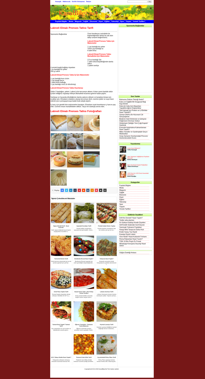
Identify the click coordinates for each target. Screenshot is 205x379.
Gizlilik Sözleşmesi (78, 1)
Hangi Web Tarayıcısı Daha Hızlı (131, 230)
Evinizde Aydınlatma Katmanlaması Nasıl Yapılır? (132, 128)
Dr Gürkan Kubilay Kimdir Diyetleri (132, 222)
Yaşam (128, 21)
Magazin (78, 21)
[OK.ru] (92, 190)
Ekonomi (93, 21)
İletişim (88, 1)
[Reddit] (83, 190)
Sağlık (85, 21)
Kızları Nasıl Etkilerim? (133, 148)
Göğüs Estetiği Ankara (127, 252)
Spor (122, 21)
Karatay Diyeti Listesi (127, 234)
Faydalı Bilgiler (61, 21)
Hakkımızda (66, 1)
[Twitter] (66, 190)
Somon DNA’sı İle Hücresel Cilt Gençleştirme (131, 115)
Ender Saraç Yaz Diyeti (128, 232)
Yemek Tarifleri (139, 21)
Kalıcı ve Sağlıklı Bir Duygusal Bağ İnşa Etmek (132, 103)
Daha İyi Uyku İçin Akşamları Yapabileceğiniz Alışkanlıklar (130, 107)
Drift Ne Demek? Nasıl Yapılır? (131, 218)
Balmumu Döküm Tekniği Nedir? (131, 99)
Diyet (101, 21)
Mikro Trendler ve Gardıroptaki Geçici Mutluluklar (133, 133)
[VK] (88, 190)
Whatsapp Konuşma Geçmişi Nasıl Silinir (132, 245)
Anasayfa (58, 1)
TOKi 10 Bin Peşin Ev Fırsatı (130, 241)
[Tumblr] (75, 190)
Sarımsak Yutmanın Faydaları (130, 227)
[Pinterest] (79, 190)
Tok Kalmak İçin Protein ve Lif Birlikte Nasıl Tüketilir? (133, 111)
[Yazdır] (105, 190)
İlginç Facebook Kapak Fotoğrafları (137, 165)
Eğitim (107, 21)
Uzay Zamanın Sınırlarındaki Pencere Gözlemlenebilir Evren (133, 137)
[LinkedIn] (70, 190)
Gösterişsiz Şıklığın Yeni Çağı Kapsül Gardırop (133, 124)
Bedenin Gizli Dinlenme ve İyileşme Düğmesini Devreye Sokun (132, 120)
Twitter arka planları (126, 220)
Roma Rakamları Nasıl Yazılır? (131, 239)
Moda (71, 21)
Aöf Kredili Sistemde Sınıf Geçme (132, 225)
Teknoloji (115, 21)
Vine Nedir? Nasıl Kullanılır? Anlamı (133, 237)
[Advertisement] (68, 50)
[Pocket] (96, 190)
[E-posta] (100, 190)
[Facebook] (62, 190)
